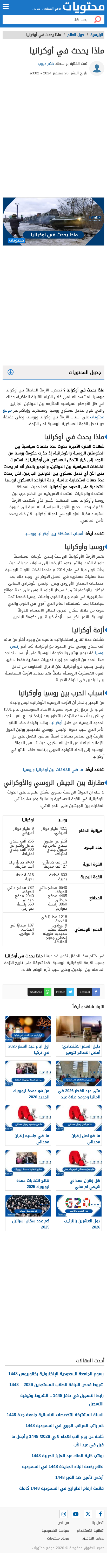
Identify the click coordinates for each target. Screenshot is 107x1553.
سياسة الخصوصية (55, 1530)
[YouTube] (76, 1514)
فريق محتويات (58, 1538)
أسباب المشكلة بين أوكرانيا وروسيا (53, 533)
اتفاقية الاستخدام (90, 1530)
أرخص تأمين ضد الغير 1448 (79, 1477)
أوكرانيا (56, 722)
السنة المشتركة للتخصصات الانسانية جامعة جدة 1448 (55, 1415)
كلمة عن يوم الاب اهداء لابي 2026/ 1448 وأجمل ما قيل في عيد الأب (57, 1440)
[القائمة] (6, 6)
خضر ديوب (46, 63)
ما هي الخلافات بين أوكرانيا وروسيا (53, 769)
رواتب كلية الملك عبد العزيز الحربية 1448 (67, 1456)
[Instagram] (63, 1514)
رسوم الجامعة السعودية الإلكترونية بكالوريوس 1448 (56, 1374)
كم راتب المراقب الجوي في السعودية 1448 (64, 1426)
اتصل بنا (98, 1523)
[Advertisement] (53, 138)
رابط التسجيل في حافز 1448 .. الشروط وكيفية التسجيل (62, 1400)
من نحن (63, 1523)
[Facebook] (100, 1514)
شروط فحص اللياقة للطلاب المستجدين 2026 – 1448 (56, 1385)
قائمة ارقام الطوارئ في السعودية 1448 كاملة (61, 1488)
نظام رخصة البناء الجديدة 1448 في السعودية (63, 1467)
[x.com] (88, 1514)
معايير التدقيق (93, 1538)
